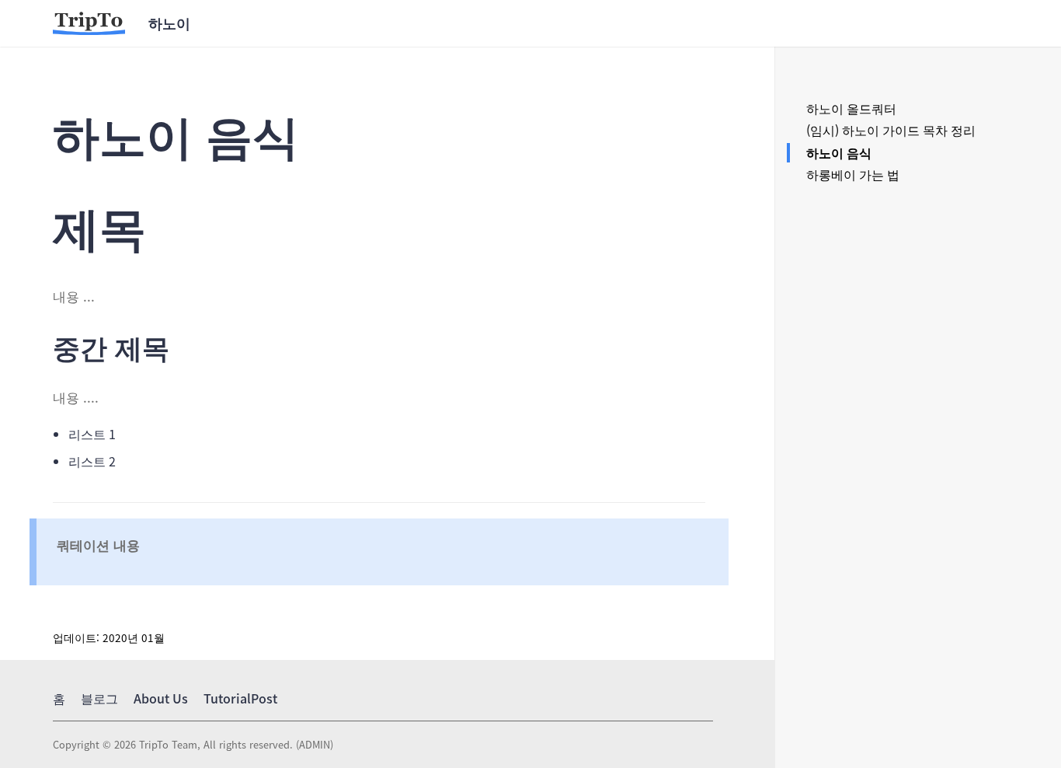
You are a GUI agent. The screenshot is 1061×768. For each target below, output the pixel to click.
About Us (161, 698)
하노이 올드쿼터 (851, 108)
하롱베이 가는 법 (852, 174)
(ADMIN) (313, 744)
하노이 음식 (838, 152)
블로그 (99, 698)
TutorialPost (240, 698)
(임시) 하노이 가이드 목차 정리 (891, 130)
